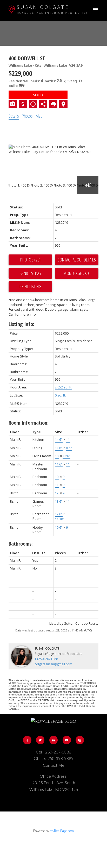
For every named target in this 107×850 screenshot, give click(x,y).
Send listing (30, 273)
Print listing (30, 286)
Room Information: (29, 422)
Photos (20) (30, 260)
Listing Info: (21, 324)
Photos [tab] (27, 116)
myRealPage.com (62, 831)
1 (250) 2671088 (46, 659)
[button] (27, 740)
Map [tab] (39, 116)
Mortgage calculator (76, 273)
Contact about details (76, 260)
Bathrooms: (21, 543)
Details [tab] (14, 116)
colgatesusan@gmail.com (53, 664)
